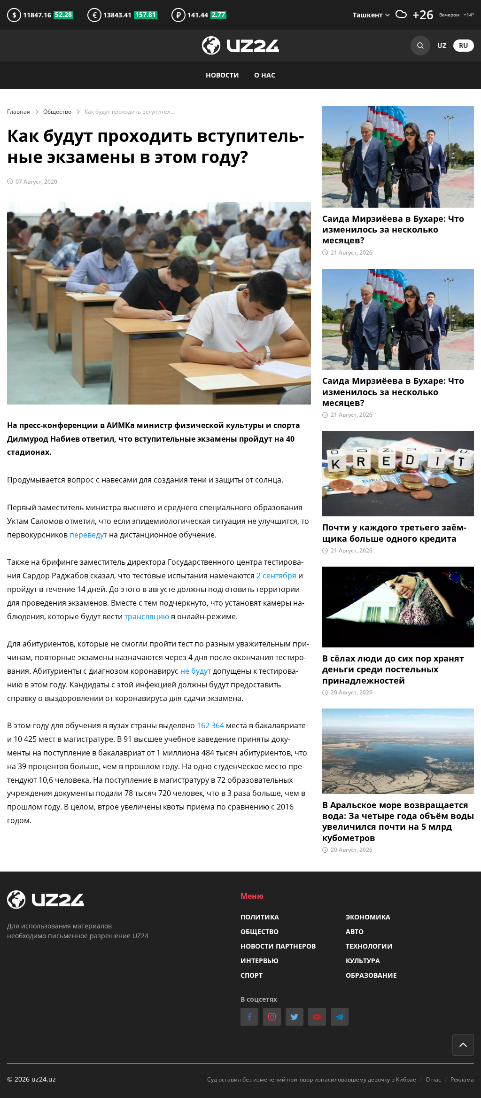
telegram (340, 1017)
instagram (272, 1017)
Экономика (368, 916)
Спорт (251, 975)
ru (463, 45)
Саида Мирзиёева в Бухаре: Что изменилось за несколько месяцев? (393, 229)
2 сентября (276, 575)
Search (420, 45)
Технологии (369, 946)
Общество (57, 112)
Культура (363, 960)
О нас (264, 74)
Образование (371, 975)
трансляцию (147, 616)
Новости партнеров (278, 946)
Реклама (462, 1079)
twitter (294, 1017)
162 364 (211, 725)
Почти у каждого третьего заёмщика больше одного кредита (394, 533)
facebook (249, 1017)
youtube (317, 1017)
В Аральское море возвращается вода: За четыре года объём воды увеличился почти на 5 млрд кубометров (398, 821)
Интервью (259, 960)
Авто (355, 931)
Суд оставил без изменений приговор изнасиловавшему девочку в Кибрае (311, 1079)
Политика (259, 916)
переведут (89, 535)
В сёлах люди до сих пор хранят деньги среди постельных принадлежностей (393, 669)
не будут (195, 671)
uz (441, 45)
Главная (18, 112)
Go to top (463, 1045)
